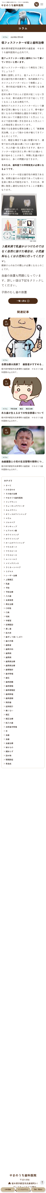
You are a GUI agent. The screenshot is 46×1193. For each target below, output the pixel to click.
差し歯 (8, 628)
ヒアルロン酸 (11, 530)
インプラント (11, 501)
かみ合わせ (10, 489)
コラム (8, 518)
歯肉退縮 (9, 698)
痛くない (9, 710)
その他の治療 (11, 493)
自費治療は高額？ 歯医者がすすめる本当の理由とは (22, 364)
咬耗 (7, 616)
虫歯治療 (9, 743)
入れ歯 (8, 596)
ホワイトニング (12, 534)
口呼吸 (8, 608)
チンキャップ (11, 526)
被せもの (9, 747)
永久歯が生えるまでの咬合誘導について (22, 413)
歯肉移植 (9, 694)
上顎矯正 (9, 579)
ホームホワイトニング (15, 542)
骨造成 (8, 763)
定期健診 (9, 624)
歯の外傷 (9, 641)
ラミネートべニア (13, 567)
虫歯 (7, 735)
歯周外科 (9, 649)
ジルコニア (10, 522)
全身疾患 (9, 600)
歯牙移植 (9, 673)
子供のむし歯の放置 (14, 292)
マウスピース (11, 551)
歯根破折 (9, 669)
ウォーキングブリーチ (15, 506)
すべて (8, 485)
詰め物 (8, 755)
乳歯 (7, 583)
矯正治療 (9, 718)
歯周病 (8, 653)
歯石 (7, 677)
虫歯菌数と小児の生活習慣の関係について (22, 461)
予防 (7, 587)
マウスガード (11, 546)
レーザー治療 (11, 575)
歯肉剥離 (9, 681)
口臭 (7, 612)
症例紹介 (9, 706)
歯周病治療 (10, 661)
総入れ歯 (9, 722)
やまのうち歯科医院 (12, 5)
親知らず (9, 751)
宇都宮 (8, 620)
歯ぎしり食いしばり (14, 636)
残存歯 (8, 702)
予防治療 (9, 591)
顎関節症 (9, 759)
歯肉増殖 (9, 686)
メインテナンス (12, 563)
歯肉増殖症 (10, 690)
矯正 (7, 714)
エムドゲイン (11, 510)
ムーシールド (11, 559)
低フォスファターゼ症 (12, 67)
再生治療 (9, 604)
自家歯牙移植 (11, 726)
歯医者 (8, 645)
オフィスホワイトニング (16, 514)
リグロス (9, 571)
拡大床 (8, 632)
